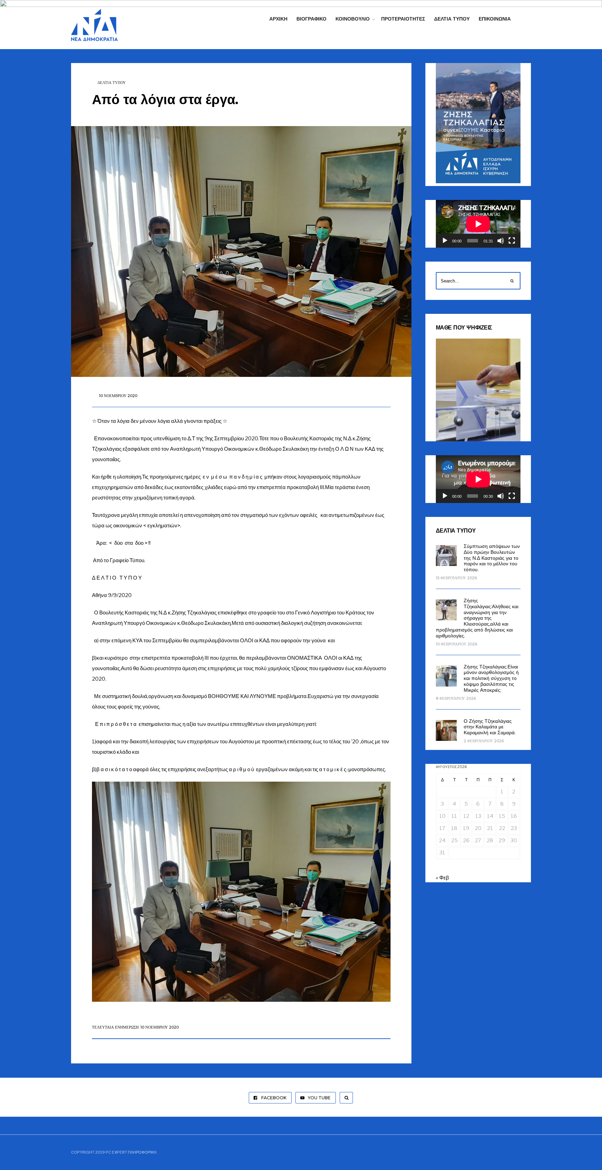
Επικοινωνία (495, 19)
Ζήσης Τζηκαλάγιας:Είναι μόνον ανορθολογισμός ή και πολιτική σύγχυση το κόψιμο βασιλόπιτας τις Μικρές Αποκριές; (491, 678)
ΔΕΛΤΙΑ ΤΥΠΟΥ (112, 82)
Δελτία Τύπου (452, 19)
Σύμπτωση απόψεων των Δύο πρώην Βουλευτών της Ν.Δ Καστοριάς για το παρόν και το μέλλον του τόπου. (492, 558)
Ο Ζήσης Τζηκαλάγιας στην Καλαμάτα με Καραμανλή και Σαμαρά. (490, 727)
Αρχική (278, 19)
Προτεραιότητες (403, 19)
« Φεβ (442, 878)
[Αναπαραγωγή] (444, 240)
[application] (478, 224)
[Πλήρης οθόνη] (511, 240)
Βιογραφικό (311, 19)
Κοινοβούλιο (352, 19)
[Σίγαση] (500, 240)
